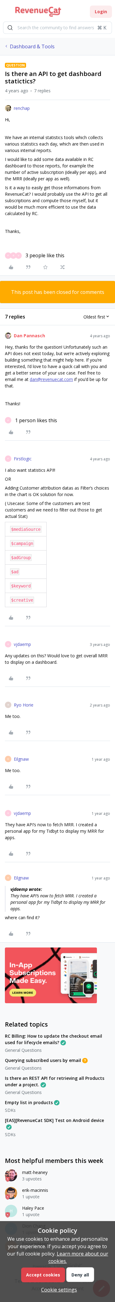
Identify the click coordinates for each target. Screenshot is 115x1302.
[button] (6, 12)
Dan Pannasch (29, 336)
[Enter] (10, 28)
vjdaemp (22, 644)
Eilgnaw (21, 759)
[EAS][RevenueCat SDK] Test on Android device (54, 1120)
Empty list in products (29, 1102)
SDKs (10, 1110)
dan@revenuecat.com (51, 379)
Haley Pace (33, 1208)
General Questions (23, 1050)
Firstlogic (23, 459)
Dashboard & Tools (32, 46)
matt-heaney (35, 1172)
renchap (22, 108)
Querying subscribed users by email (43, 1060)
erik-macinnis (35, 1190)
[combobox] (57, 28)
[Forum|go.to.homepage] (38, 12)
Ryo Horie (23, 705)
